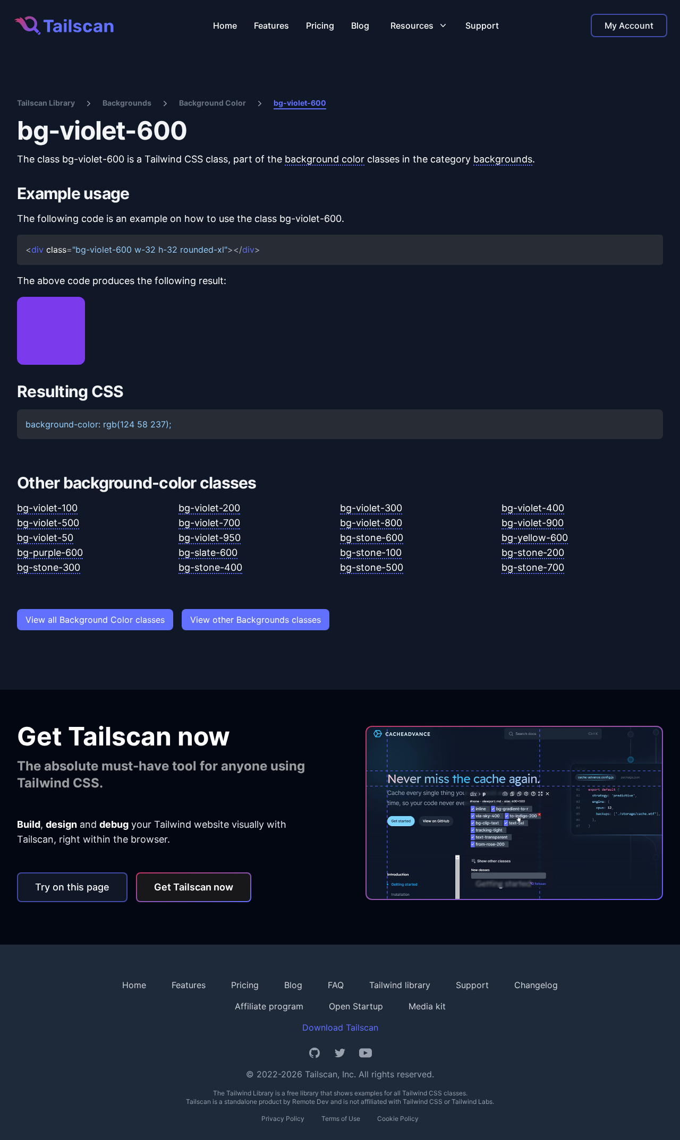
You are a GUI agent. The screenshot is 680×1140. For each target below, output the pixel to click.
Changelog (536, 985)
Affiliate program (269, 1006)
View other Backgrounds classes (255, 619)
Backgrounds (127, 102)
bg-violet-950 (209, 537)
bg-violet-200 (209, 507)
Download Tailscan (340, 1027)
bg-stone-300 (48, 567)
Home (225, 25)
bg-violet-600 (300, 102)
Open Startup (356, 1006)
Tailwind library (399, 985)
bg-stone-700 (533, 567)
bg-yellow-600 (535, 537)
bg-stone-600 (371, 537)
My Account (629, 25)
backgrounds (502, 159)
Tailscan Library (46, 102)
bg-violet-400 (533, 507)
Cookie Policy (398, 1118)
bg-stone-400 (210, 567)
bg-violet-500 (48, 522)
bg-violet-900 (533, 522)
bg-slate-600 (207, 552)
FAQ (336, 985)
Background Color (212, 102)
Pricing (320, 25)
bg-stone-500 (371, 567)
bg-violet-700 (209, 522)
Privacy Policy (282, 1118)
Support (482, 25)
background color (324, 159)
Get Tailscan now (193, 887)
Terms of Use (340, 1118)
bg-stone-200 (533, 552)
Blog (360, 25)
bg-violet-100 (47, 507)
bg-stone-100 (371, 552)
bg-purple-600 (50, 552)
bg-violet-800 (371, 522)
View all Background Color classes (95, 619)
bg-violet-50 (45, 537)
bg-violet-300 (371, 507)
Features (271, 25)
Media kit (427, 1006)
